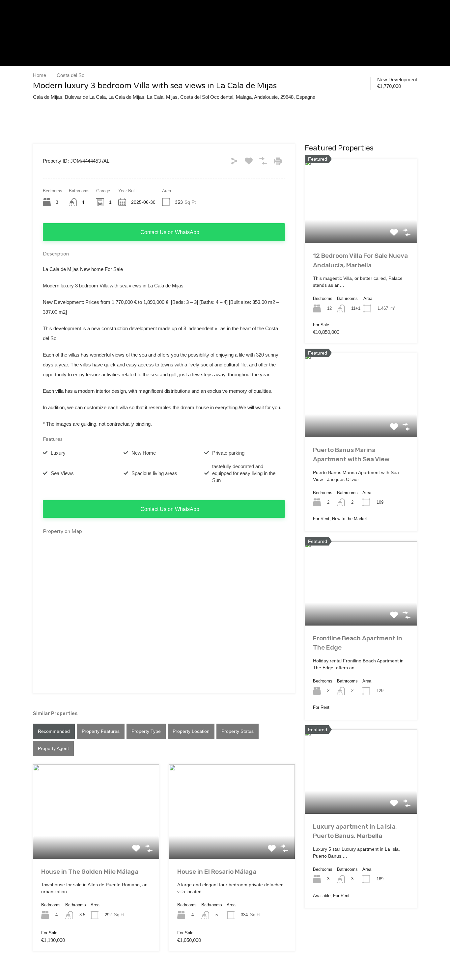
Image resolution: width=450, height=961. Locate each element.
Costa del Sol (71, 75)
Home (39, 75)
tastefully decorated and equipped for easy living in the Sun (243, 473)
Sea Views (62, 473)
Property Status (237, 731)
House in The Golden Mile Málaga (89, 871)
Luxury (58, 453)
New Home (143, 453)
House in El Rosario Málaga (216, 871)
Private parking (228, 453)
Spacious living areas (154, 473)
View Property (95, 839)
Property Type (146, 731)
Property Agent (53, 748)
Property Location (191, 731)
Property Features (101, 731)
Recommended (54, 731)
